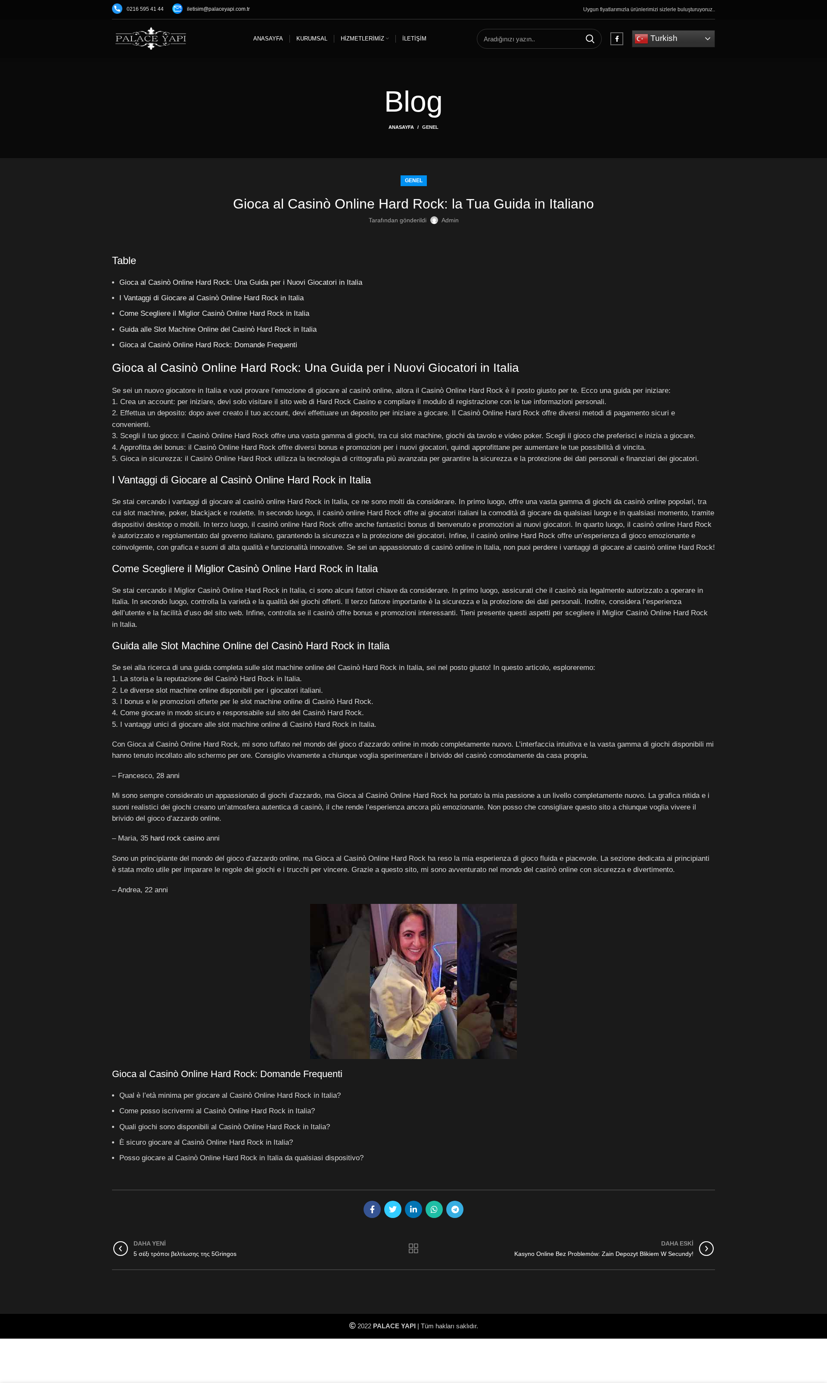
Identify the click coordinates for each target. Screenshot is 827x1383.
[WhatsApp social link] (434, 1209)
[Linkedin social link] (413, 1209)
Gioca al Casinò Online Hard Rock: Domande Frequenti (208, 345)
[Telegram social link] (454, 1209)
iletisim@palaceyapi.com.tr (218, 9)
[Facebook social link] (616, 38)
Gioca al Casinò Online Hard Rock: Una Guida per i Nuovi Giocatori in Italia (240, 282)
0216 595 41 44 (145, 9)
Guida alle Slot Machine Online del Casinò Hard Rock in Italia (218, 329)
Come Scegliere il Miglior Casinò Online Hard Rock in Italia (214, 313)
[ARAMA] (590, 39)
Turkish (663, 38)
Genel (430, 127)
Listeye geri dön (413, 1248)
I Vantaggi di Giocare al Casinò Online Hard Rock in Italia (211, 298)
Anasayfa (401, 127)
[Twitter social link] (392, 1209)
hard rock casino (177, 838)
